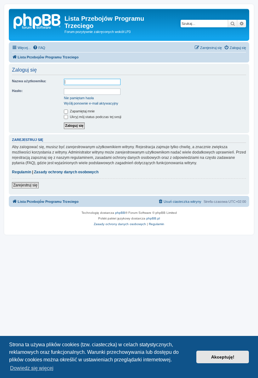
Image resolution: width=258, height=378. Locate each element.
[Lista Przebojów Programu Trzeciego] (37, 20)
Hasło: (17, 91)
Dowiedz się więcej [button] (31, 368)
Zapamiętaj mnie (82, 111)
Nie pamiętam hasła (79, 98)
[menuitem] (39, 47)
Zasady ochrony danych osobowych (66, 172)
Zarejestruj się (25, 185)
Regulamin (21, 172)
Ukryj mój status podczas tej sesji (95, 117)
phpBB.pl (153, 218)
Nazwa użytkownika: (29, 81)
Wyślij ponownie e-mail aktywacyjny (91, 103)
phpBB (120, 212)
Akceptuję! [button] (222, 356)
